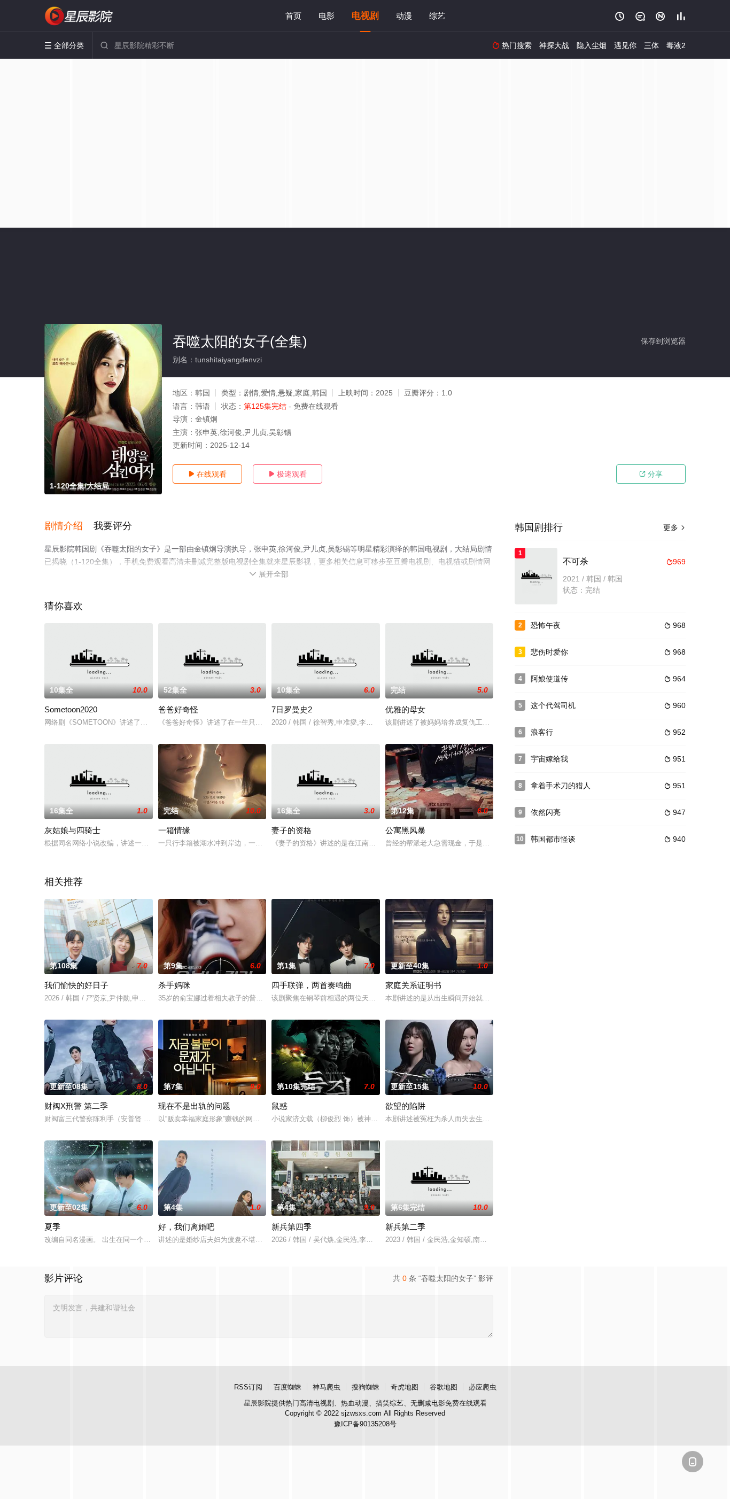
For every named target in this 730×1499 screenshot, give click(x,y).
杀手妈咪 (174, 985)
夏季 (52, 1226)
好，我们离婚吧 (186, 1226)
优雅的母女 (405, 709)
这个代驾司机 (553, 705)
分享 (651, 474)
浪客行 (542, 732)
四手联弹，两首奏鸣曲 (311, 985)
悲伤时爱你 (549, 652)
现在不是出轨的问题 (194, 1105)
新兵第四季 (291, 1226)
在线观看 (207, 474)
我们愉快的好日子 (76, 985)
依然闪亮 (546, 812)
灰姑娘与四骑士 (72, 830)
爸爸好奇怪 (178, 709)
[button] (69, 526)
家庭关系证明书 (413, 985)
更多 (674, 527)
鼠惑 (279, 1105)
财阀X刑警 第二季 (76, 1105)
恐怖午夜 (546, 625)
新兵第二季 (405, 1226)
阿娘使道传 (549, 678)
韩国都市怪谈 (553, 839)
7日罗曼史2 (291, 709)
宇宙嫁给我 (549, 759)
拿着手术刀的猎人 (561, 785)
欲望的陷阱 (405, 1105)
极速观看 (287, 474)
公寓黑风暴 (405, 830)
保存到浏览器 (663, 341)
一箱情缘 (174, 830)
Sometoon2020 (70, 709)
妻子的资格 (291, 830)
